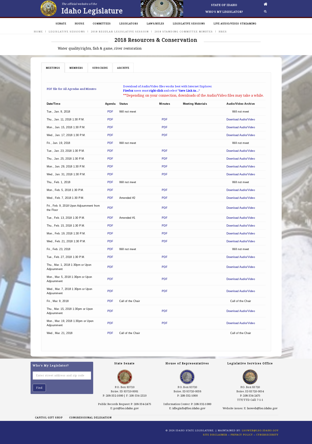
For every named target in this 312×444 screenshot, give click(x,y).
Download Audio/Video (240, 119)
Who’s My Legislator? (224, 12)
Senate (61, 23)
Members (76, 67)
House (79, 23)
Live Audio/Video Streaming (235, 23)
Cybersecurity (267, 434)
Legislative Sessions (189, 23)
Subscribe (100, 67)
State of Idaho (224, 5)
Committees (102, 23)
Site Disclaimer (215, 434)
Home (38, 31)
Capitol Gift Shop (49, 417)
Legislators (128, 23)
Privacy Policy (241, 434)
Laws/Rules (155, 23)
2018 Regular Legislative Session (120, 31)
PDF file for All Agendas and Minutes (71, 89)
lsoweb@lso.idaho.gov (262, 408)
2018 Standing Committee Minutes (184, 31)
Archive (123, 67)
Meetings (53, 67)
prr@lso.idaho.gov (126, 408)
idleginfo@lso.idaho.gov (189, 408)
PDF (110, 111)
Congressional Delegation (90, 417)
